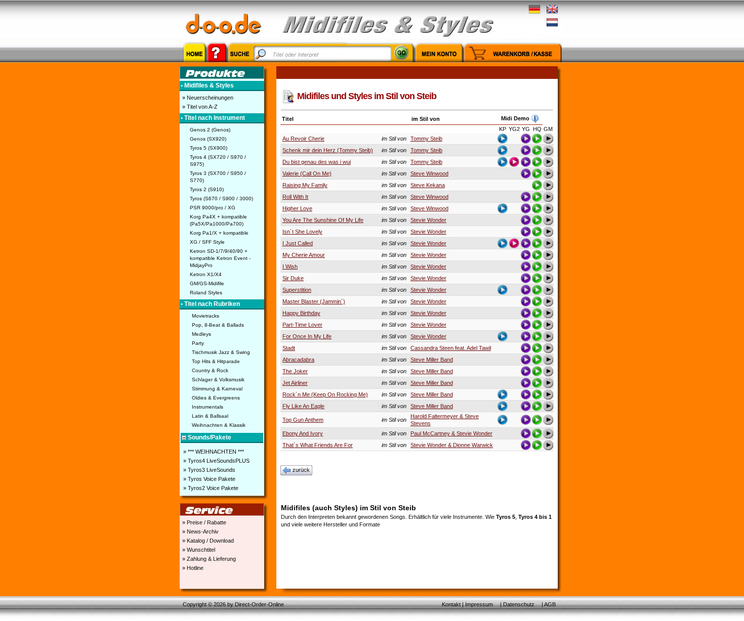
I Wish (290, 266)
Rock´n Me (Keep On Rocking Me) (325, 394)
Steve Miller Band (431, 360)
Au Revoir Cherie (303, 139)
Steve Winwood (429, 173)
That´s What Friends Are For (317, 445)
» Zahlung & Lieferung (208, 559)
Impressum (479, 604)
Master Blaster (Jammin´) (313, 301)
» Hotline (192, 568)
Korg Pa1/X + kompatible (219, 233)
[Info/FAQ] (217, 64)
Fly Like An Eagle (303, 406)
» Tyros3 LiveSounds (208, 470)
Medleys (201, 334)
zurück (301, 470)
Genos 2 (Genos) (210, 129)
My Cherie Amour (303, 255)
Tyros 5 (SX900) (208, 148)
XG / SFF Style (207, 242)
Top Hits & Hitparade (216, 361)
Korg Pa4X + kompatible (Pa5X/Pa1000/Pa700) (218, 220)
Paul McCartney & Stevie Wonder (451, 433)
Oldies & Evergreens (216, 398)
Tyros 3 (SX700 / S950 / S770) (218, 176)
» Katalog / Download (207, 541)
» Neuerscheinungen (207, 98)
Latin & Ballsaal (210, 416)
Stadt (288, 348)
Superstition (296, 290)
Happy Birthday (301, 313)
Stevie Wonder (428, 220)
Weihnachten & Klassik (218, 425)
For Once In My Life (307, 336)
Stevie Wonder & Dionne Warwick (451, 445)
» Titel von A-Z (199, 107)
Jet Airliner (295, 383)
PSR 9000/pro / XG (212, 207)
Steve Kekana (427, 185)
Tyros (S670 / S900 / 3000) (221, 198)
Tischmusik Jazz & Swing (221, 352)
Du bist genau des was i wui (316, 162)
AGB (550, 604)
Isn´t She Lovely (302, 232)
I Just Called (297, 243)
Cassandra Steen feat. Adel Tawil (450, 348)
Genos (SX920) (208, 139)
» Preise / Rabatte (203, 522)
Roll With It (295, 197)
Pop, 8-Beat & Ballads (218, 325)
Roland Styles (206, 292)
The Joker (295, 371)
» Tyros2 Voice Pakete (210, 488)
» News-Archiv (200, 531)
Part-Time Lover (302, 325)
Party (198, 343)
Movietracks (205, 316)
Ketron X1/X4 (206, 274)
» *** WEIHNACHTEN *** (213, 452)
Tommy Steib (426, 139)
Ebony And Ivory (302, 433)
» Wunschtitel (198, 550)
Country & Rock (210, 370)
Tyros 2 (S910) (207, 189)
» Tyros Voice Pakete (208, 479)
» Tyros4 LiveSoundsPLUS (216, 461)
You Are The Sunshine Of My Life (322, 220)
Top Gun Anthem (302, 420)
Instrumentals (207, 407)
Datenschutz (518, 604)
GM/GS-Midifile (207, 283)
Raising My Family (304, 185)
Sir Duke (293, 278)
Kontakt (451, 604)
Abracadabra (298, 360)
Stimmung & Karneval (217, 388)
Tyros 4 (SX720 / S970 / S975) (218, 160)
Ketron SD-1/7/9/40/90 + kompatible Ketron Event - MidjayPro (220, 258)
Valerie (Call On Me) (307, 173)
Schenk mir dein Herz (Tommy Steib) (327, 150)
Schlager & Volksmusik (218, 379)
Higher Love (297, 208)
